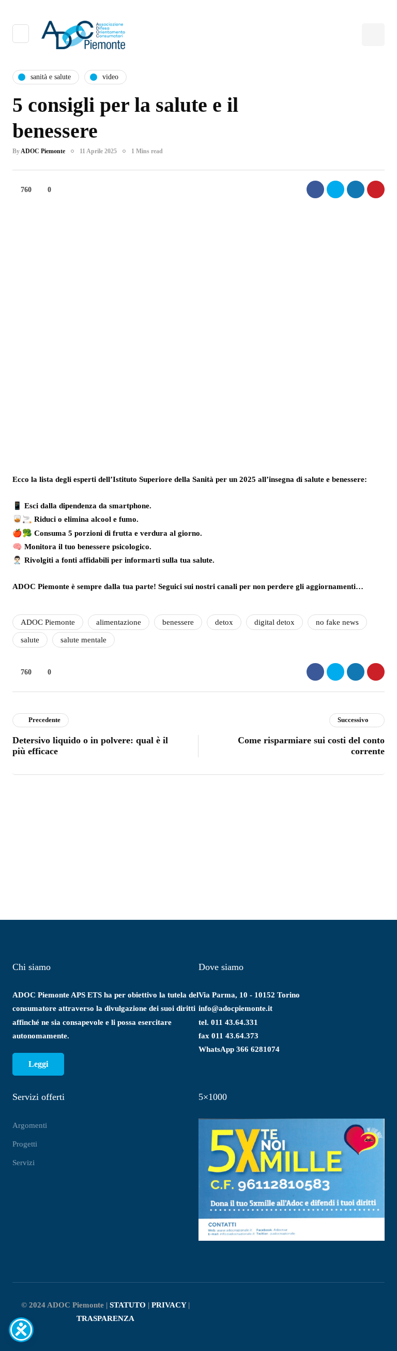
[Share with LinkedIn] (355, 189)
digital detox (274, 622)
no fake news (337, 622)
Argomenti (29, 1125)
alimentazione (118, 622)
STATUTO (128, 1305)
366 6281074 (258, 1049)
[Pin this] (376, 189)
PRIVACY (168, 1305)
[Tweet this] (335, 189)
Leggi (38, 1064)
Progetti (24, 1144)
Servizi (23, 1162)
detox (224, 622)
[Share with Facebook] (315, 189)
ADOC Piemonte (43, 151)
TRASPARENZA (105, 1318)
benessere (178, 622)
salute (30, 640)
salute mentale (83, 640)
